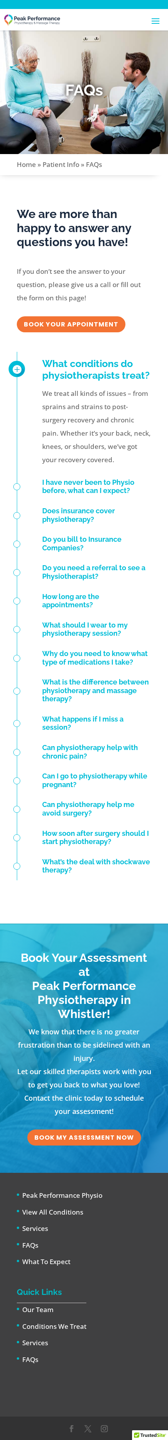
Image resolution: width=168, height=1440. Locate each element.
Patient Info (61, 164)
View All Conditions (52, 1212)
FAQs (30, 1245)
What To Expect (46, 1261)
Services (35, 1228)
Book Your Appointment (71, 324)
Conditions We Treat (54, 1326)
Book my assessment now (84, 1137)
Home (26, 164)
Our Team (38, 1309)
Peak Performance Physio (62, 1195)
